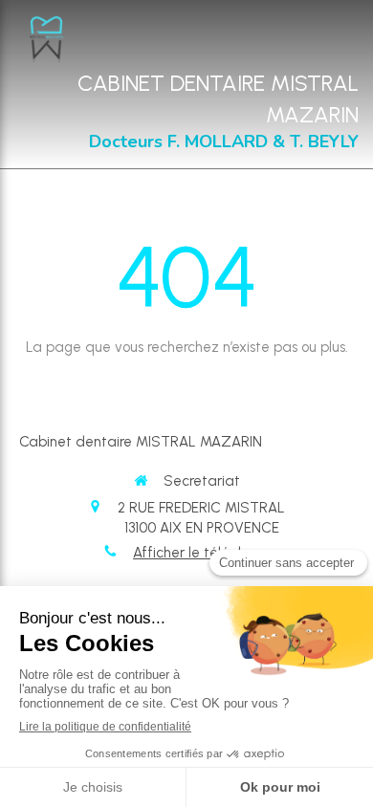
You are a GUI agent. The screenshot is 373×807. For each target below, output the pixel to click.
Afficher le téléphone (201, 552)
